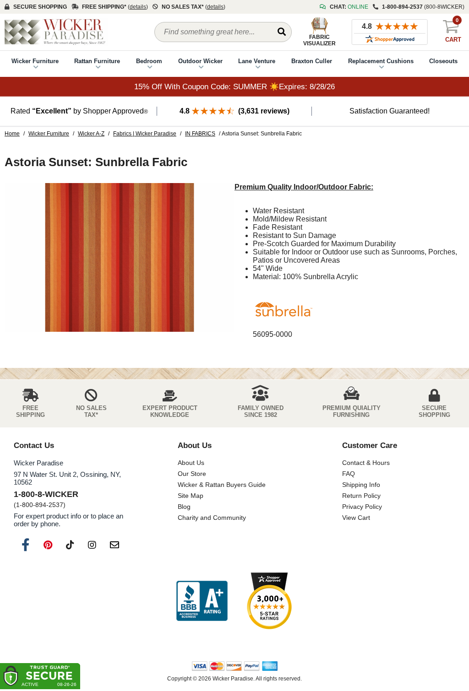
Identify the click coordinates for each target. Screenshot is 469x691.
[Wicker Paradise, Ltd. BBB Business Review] (202, 601)
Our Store (192, 473)
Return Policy (361, 495)
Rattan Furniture (97, 61)
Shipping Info (361, 484)
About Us (191, 462)
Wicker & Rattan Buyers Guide (222, 484)
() (138, 7)
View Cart (356, 517)
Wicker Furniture (35, 61)
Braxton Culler (311, 61)
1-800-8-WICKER (46, 494)
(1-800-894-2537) (39, 504)
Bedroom (149, 61)
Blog (184, 506)
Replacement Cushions (381, 61)
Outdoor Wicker (200, 61)
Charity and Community (212, 517)
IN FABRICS (200, 133)
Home (12, 133)
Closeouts (443, 61)
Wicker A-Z (91, 133)
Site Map (190, 495)
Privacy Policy (362, 506)
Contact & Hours (366, 462)
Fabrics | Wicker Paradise (144, 133)
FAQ (348, 473)
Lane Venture (256, 61)
